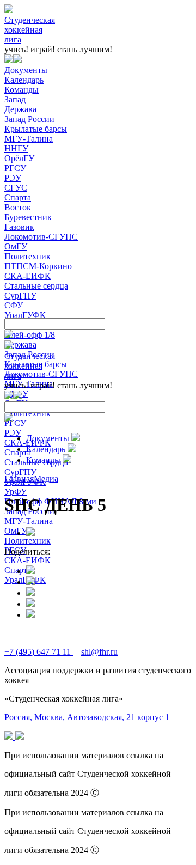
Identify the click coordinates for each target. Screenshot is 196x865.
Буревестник (28, 217)
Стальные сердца (36, 285)
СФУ (13, 305)
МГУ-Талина (28, 138)
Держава (20, 109)
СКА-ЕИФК (27, 276)
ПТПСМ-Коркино (38, 266)
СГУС (15, 187)
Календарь (24, 79)
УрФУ (15, 491)
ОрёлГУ (19, 158)
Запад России (29, 119)
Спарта (17, 197)
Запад (15, 99)
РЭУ (12, 177)
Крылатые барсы (35, 128)
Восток (17, 207)
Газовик (19, 227)
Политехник (27, 256)
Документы (25, 70)
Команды (21, 89)
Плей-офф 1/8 (29, 334)
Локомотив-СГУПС (41, 236)
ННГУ (16, 148)
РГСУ (15, 168)
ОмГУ (15, 246)
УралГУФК (25, 315)
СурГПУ (20, 295)
